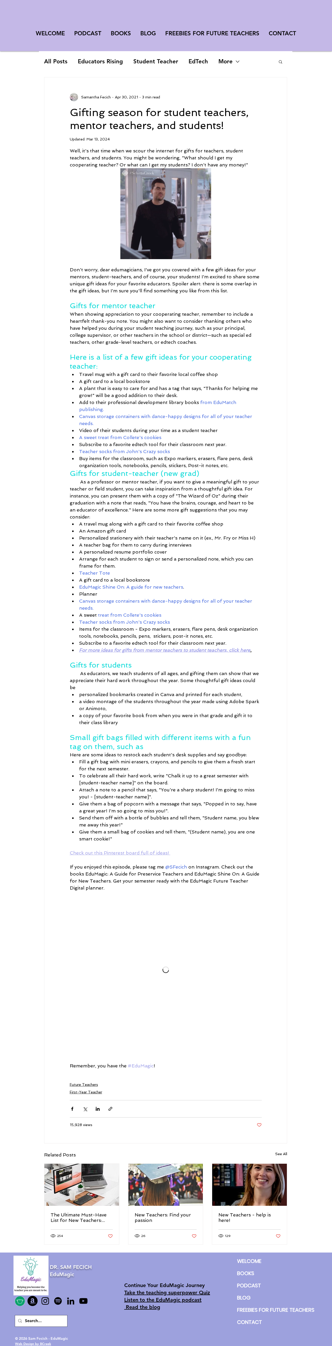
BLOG (244, 1297)
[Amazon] (32, 1301)
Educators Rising (100, 61)
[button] (280, 61)
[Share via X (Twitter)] (84, 1108)
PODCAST (249, 1285)
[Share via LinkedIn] (97, 1108)
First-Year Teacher (86, 1092)
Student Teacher (155, 61)
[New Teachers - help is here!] (249, 1185)
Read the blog (142, 1307)
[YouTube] (83, 1301)
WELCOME (249, 1261)
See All (281, 1154)
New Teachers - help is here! (244, 1217)
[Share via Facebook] (72, 1108)
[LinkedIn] (71, 1301)
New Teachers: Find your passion (163, 1217)
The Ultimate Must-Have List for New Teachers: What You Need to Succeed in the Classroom (82, 1217)
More (225, 61)
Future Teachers (84, 1084)
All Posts (55, 61)
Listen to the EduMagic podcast (163, 1300)
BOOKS (245, 1273)
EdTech (198, 61)
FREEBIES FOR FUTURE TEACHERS (249, 1310)
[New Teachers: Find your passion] (165, 1185)
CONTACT (249, 1322)
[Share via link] (110, 1108)
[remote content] (166, 969)
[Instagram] (45, 1301)
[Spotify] (58, 1301)
